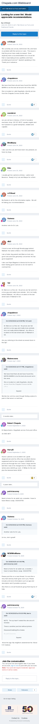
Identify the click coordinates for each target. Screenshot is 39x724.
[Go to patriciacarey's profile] (4, 493)
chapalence (12, 78)
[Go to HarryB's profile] (4, 451)
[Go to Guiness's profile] (4, 220)
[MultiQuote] (3, 69)
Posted (14, 44)
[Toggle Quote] (5, 321)
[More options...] (35, 43)
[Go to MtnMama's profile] (4, 144)
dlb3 (9, 241)
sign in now (15, 665)
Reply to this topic (19, 34)
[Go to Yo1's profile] (4, 284)
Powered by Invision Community (19, 721)
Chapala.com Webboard (16, 3)
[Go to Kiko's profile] (4, 169)
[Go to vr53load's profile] (4, 43)
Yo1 (8, 283)
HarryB (10, 450)
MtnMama (11, 143)
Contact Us (15, 718)
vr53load (6, 23)
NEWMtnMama (13, 553)
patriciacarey (13, 491)
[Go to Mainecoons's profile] (4, 360)
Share (9, 690)
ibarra (29, 613)
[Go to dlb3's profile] (4, 243)
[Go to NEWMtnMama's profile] (4, 554)
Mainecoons (12, 358)
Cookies (24, 718)
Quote (9, 70)
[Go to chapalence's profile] (4, 79)
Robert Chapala (14, 423)
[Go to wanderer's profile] (4, 114)
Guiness (10, 218)
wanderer (11, 113)
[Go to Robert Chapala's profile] (4, 424)
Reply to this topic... (12, 678)
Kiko (9, 168)
